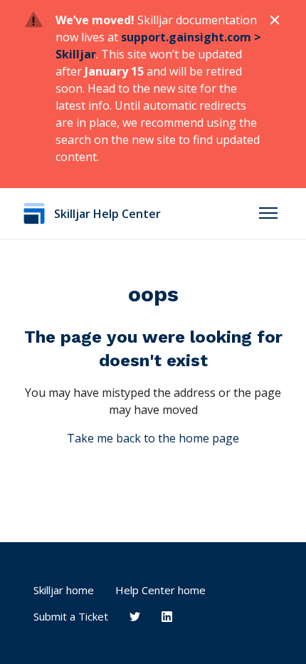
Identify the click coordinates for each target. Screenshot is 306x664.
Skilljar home (63, 590)
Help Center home (160, 590)
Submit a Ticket (70, 616)
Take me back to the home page (153, 438)
